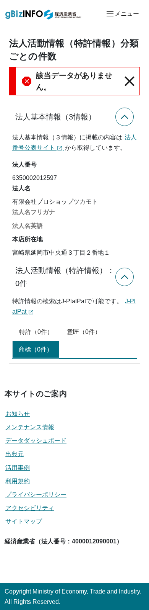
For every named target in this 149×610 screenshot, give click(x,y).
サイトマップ (23, 521)
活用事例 (17, 467)
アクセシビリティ (29, 508)
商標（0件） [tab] (36, 349)
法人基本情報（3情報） (55, 117)
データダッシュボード (35, 440)
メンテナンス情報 (29, 427)
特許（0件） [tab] (36, 332)
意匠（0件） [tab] (84, 332)
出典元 (14, 454)
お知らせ (17, 413)
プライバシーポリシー (35, 494)
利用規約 (17, 481)
